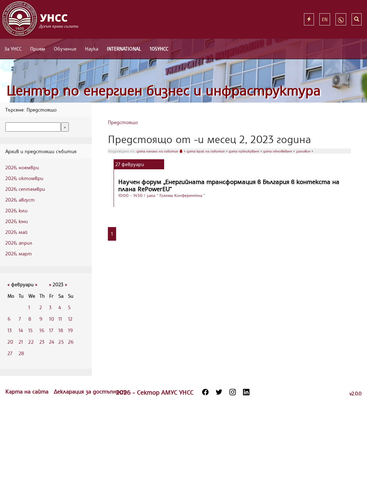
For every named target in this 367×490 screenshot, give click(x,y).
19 (70, 330)
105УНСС (159, 49)
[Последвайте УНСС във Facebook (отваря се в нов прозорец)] (205, 392)
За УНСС (13, 49)
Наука (91, 49)
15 (30, 330)
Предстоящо (123, 122)
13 (10, 330)
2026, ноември (22, 167)
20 (10, 342)
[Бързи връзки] (309, 19)
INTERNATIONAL (124, 49)
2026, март (18, 253)
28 (21, 353)
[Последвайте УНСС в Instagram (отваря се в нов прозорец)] (232, 392)
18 (60, 330)
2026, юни (16, 221)
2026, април (18, 243)
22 (31, 342)
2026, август (20, 200)
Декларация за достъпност (90, 391)
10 (51, 319)
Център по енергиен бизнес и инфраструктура (163, 90)
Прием (37, 49)
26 (70, 342)
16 (41, 330)
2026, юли (16, 210)
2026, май (16, 232)
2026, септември (25, 189)
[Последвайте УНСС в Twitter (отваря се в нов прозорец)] (219, 392)
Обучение (65, 49)
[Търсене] (357, 19)
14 (21, 330)
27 (10, 353)
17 (51, 330)
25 (61, 342)
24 (51, 342)
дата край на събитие (206, 151)
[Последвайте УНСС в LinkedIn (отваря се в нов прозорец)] (246, 392)
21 (21, 342)
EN (325, 19)
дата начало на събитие (158, 151)
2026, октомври (24, 178)
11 (60, 319)
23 (41, 342)
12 (70, 319)
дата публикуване (244, 151)
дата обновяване (278, 151)
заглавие (303, 151)
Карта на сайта (27, 391)
